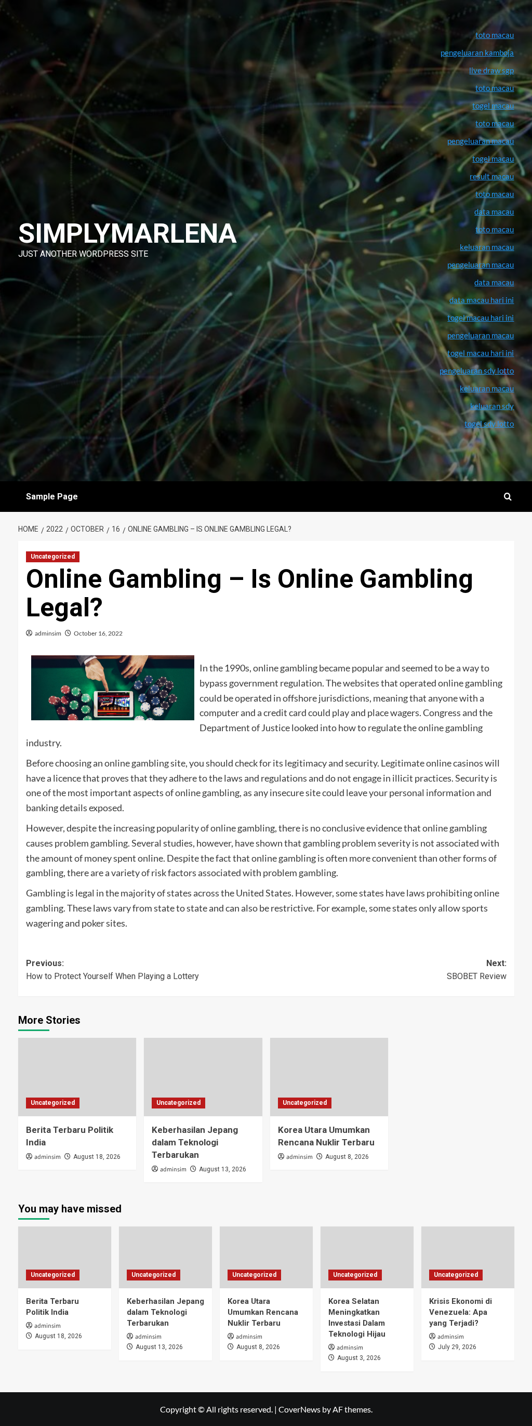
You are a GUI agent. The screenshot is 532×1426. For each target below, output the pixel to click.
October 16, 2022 (98, 633)
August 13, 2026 (222, 1169)
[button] (507, 496)
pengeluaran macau (480, 264)
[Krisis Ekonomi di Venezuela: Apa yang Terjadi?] (467, 1257)
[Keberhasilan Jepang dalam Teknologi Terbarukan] (203, 1077)
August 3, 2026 (359, 1358)
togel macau (493, 158)
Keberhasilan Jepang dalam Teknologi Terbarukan (195, 1142)
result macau (492, 176)
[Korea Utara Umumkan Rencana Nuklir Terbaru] (329, 1077)
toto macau (494, 229)
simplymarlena (127, 233)
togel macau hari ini (480, 353)
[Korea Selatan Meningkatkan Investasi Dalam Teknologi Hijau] (367, 1257)
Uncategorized (53, 556)
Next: (477, 970)
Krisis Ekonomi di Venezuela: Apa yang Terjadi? (460, 1312)
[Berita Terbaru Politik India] (77, 1077)
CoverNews (299, 1409)
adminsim (48, 633)
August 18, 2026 (97, 1156)
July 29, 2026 (457, 1347)
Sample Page (52, 496)
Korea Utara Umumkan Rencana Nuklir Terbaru (263, 1312)
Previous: (112, 970)
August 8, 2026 (347, 1156)
